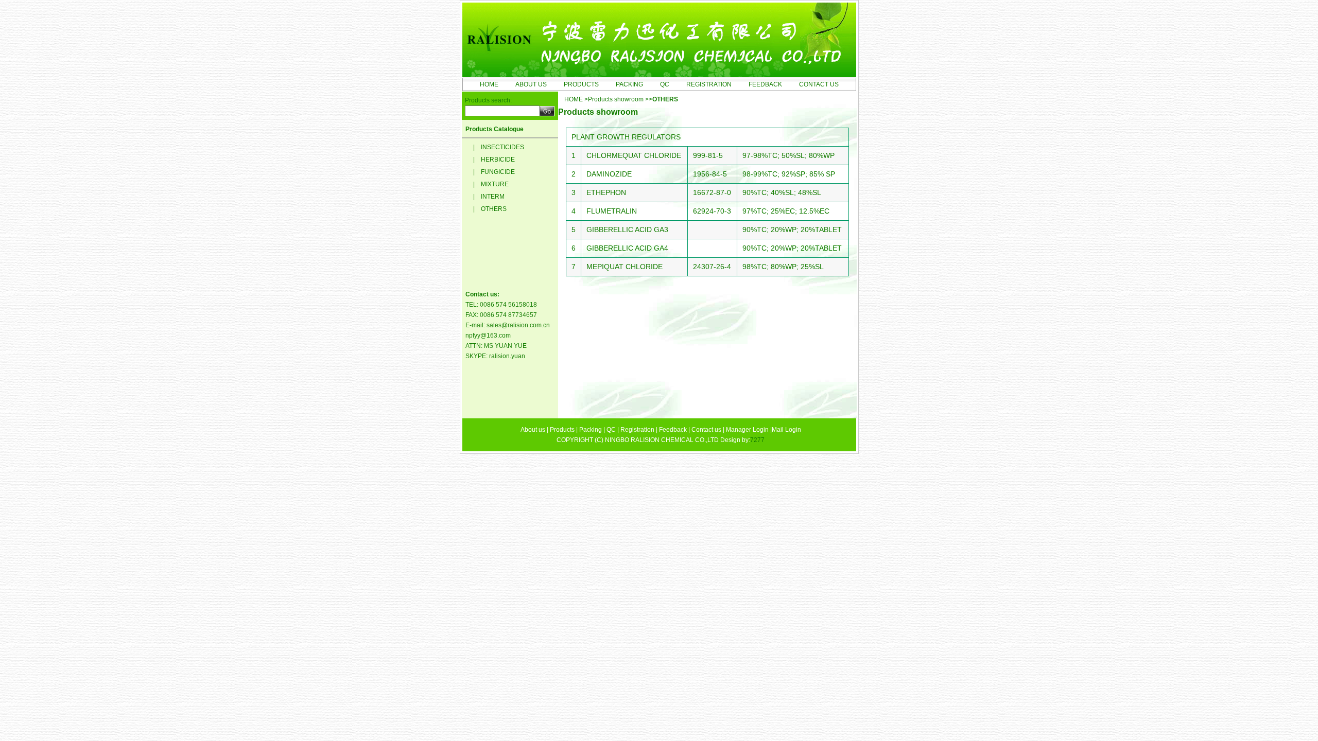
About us (533, 429)
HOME (489, 84)
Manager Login (747, 429)
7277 (757, 440)
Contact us (706, 429)
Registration (637, 429)
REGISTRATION (709, 84)
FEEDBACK (765, 84)
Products (562, 429)
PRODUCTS (581, 84)
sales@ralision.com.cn (518, 325)
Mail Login (786, 429)
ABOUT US (531, 84)
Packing (590, 429)
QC (664, 84)
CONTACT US (819, 84)
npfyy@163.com (488, 335)
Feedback (673, 429)
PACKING (629, 84)
